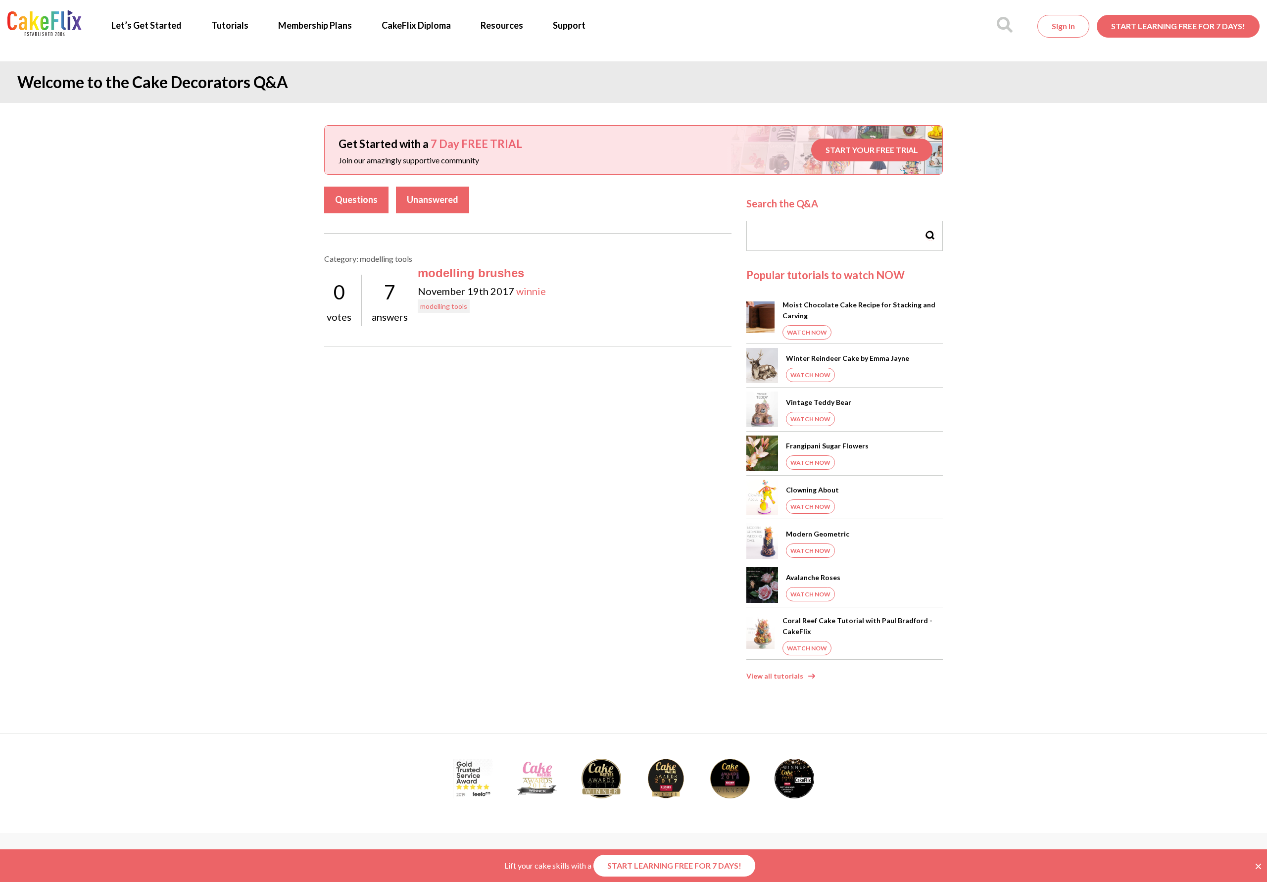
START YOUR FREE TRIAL (872, 149)
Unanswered (432, 199)
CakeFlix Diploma (416, 25)
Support (569, 25)
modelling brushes (471, 273)
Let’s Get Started (146, 25)
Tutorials (229, 25)
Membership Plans (315, 25)
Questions (356, 199)
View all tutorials (774, 676)
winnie (531, 291)
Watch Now (807, 332)
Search (930, 235)
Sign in (1063, 26)
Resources (502, 25)
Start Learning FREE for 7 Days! (1178, 26)
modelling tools (443, 306)
